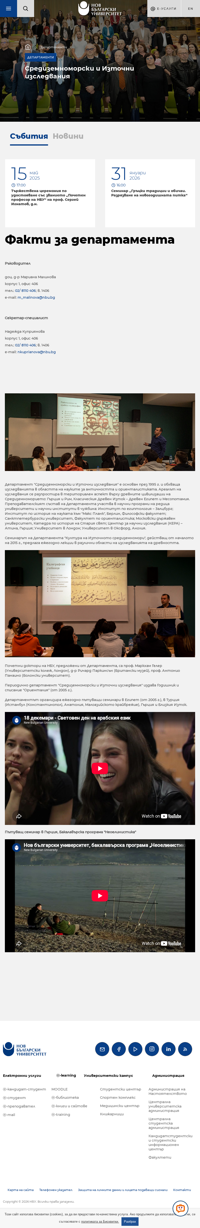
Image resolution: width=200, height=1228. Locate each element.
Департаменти (54, 47)
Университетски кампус (108, 1075)
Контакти (182, 1190)
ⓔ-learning (66, 1075)
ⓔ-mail (9, 1115)
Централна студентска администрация (164, 1123)
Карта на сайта (21, 1190)
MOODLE (59, 1089)
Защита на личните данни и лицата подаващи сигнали (123, 1190)
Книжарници (112, 1114)
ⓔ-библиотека (65, 1097)
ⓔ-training (60, 1114)
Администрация (168, 1075)
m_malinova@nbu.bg (36, 297)
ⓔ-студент (14, 1098)
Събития (29, 136)
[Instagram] (152, 1049)
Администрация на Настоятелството (168, 1091)
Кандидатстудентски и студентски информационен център (170, 1142)
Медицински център (120, 1106)
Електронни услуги (22, 1075)
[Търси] (25, 8)
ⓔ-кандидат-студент (24, 1089)
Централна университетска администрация (165, 1106)
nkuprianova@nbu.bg (37, 352)
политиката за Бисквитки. (100, 1221)
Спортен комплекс (118, 1097)
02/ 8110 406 (25, 290)
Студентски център (120, 1089)
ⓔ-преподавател (19, 1106)
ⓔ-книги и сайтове (69, 1106)
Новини (68, 136)
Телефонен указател (55, 1190)
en (190, 8)
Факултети (160, 1157)
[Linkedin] (168, 1049)
